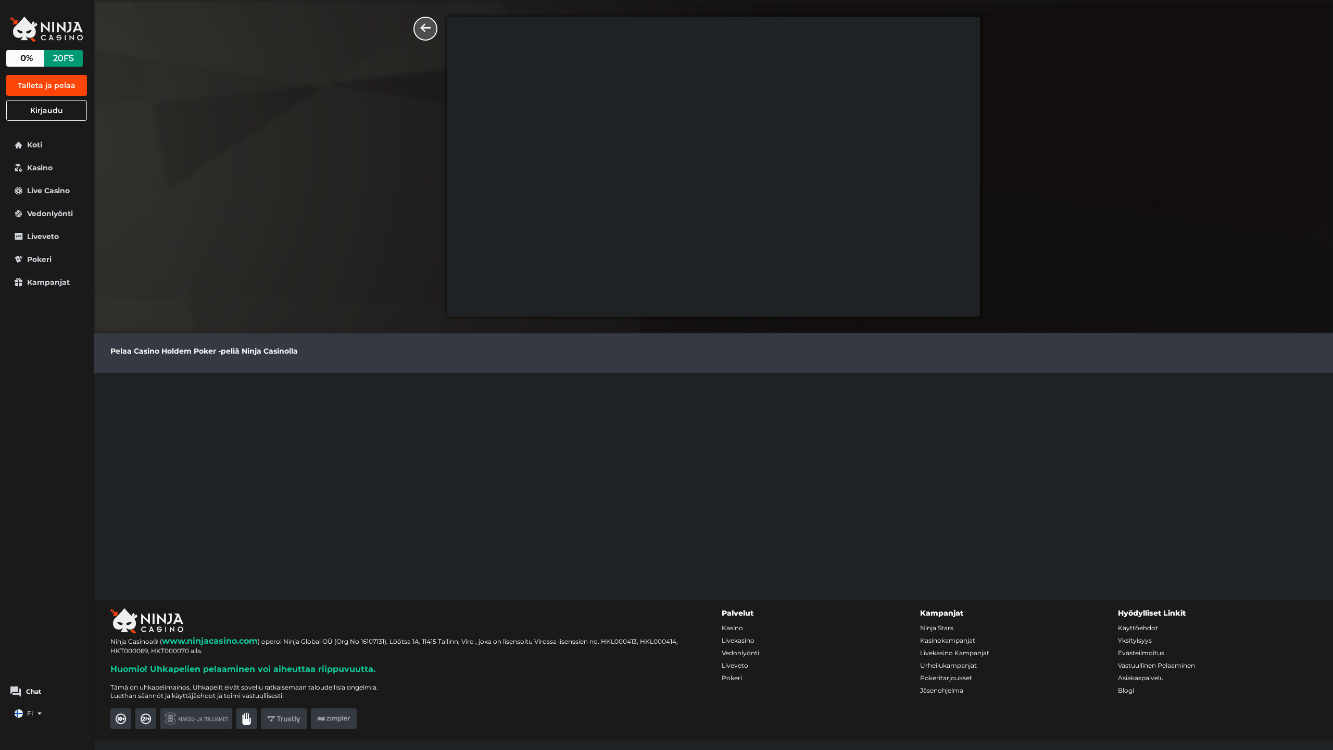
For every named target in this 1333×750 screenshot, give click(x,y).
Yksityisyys (1135, 640)
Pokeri (732, 678)
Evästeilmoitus (1141, 653)
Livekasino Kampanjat (954, 653)
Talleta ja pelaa (47, 85)
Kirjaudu (46, 110)
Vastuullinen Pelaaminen (1156, 665)
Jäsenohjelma (941, 690)
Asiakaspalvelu (1141, 678)
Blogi (1126, 690)
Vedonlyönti (740, 653)
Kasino (732, 628)
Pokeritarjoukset (946, 678)
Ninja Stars (936, 628)
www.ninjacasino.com (210, 641)
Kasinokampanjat (947, 640)
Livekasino (738, 640)
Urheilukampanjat (948, 665)
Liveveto (735, 665)
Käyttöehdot (1138, 628)
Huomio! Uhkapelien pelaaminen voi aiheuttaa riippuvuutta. (242, 669)
